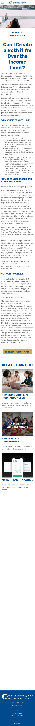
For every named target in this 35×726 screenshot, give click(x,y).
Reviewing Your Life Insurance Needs (15, 396)
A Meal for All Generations (11, 440)
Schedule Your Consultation (17, 352)
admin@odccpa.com (17, 705)
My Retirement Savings (17, 479)
